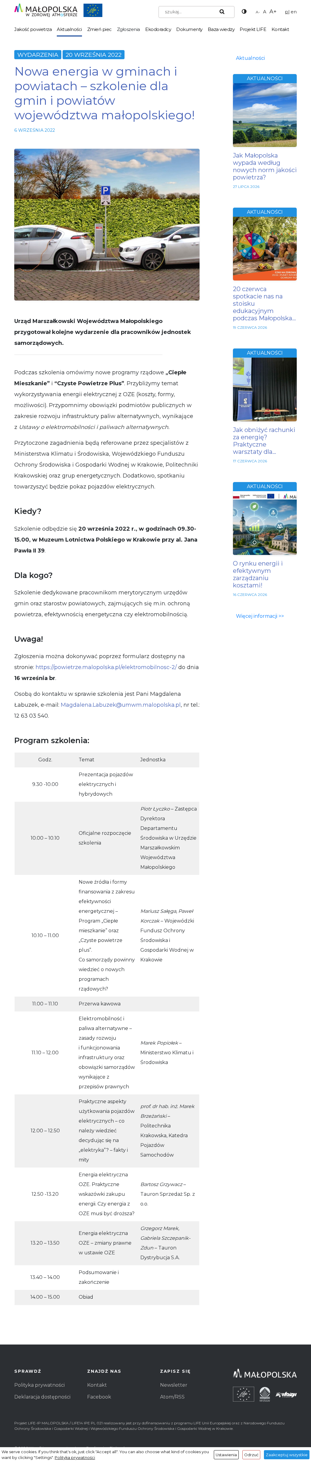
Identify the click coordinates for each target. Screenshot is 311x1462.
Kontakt (280, 29)
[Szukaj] (221, 12)
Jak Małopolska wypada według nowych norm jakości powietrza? (265, 166)
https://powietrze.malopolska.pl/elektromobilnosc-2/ (106, 667)
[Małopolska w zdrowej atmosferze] (58, 10)
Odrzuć (251, 1455)
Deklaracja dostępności (42, 1397)
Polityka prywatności (39, 1385)
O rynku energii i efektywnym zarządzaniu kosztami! (258, 574)
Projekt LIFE (253, 29)
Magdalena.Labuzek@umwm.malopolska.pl (121, 705)
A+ (273, 11)
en (294, 12)
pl (287, 12)
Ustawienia (226, 1455)
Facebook (99, 1397)
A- (258, 12)
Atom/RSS (172, 1397)
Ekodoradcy (158, 29)
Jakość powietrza (33, 29)
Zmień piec (99, 29)
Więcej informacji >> (260, 616)
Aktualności (69, 29)
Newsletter (173, 1385)
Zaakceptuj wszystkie (287, 1455)
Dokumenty (189, 29)
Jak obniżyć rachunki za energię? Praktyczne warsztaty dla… (264, 440)
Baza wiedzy (221, 29)
